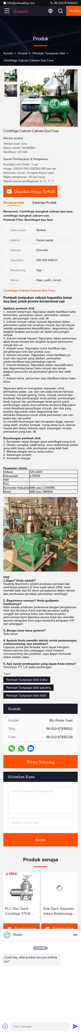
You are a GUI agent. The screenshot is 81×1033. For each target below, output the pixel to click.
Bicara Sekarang (40, 761)
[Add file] (5, 1026)
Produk (22, 53)
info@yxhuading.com (21, 3)
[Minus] (75, 934)
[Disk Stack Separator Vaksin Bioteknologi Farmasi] (59, 888)
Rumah (8, 53)
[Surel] (30, 748)
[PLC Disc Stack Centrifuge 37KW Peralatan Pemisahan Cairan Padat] (21, 888)
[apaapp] (21, 748)
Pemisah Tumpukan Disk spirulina (28, 687)
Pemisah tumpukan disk (49, 53)
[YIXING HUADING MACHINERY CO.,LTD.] (20, 11)
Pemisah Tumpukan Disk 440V (26, 695)
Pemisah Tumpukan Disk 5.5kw (26, 679)
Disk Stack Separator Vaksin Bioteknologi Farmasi (58, 911)
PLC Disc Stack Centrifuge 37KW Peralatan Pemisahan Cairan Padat (21, 911)
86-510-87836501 (65, 3)
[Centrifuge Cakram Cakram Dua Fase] (49, 98)
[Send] (75, 1026)
